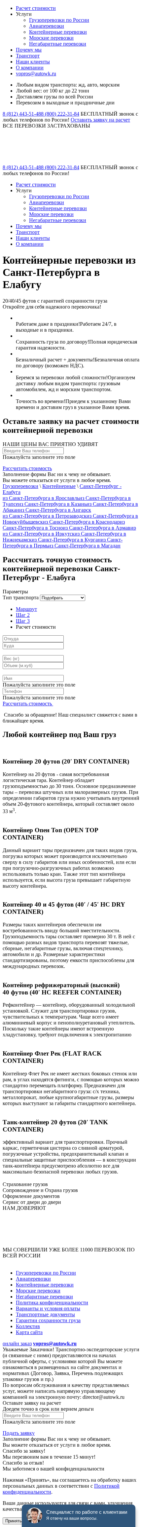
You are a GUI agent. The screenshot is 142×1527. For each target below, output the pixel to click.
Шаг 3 (23, 621)
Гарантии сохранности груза (48, 1320)
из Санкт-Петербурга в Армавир (99, 528)
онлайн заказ (17, 1343)
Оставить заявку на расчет (100, 120)
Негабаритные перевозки (57, 44)
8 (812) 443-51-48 (22, 114)
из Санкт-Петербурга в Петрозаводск (45, 516)
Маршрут (26, 609)
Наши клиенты (33, 61)
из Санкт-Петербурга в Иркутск (39, 534)
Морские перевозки (51, 38)
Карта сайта (29, 1332)
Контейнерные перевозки (58, 32)
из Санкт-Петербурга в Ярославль (41, 498)
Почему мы (29, 50)
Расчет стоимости (36, 8)
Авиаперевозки (46, 26)
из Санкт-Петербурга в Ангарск (55, 510)
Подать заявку (19, 1433)
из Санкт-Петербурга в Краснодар (81, 522)
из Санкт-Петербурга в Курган (66, 539)
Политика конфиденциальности (52, 1302)
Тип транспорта (21, 597)
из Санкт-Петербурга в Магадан (84, 545)
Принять (13, 1520)
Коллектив (28, 1326)
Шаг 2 (23, 615)
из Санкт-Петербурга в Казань (52, 504)
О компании (30, 67)
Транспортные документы (45, 1314)
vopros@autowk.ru (36, 73)
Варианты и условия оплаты (48, 1308)
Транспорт (28, 55)
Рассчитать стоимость (27, 468)
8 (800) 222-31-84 (60, 114)
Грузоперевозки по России (59, 20)
